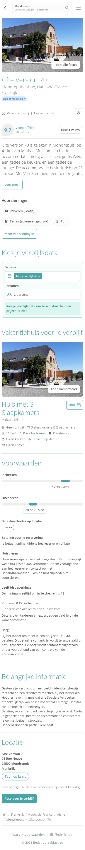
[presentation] (42, 276)
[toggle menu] (78, 8)
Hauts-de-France (52, 86)
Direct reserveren (14, 99)
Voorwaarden (35, 835)
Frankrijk (9, 92)
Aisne (30, 86)
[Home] (4, 814)
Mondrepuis (13, 86)
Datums (10, 267)
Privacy (15, 835)
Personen (12, 286)
